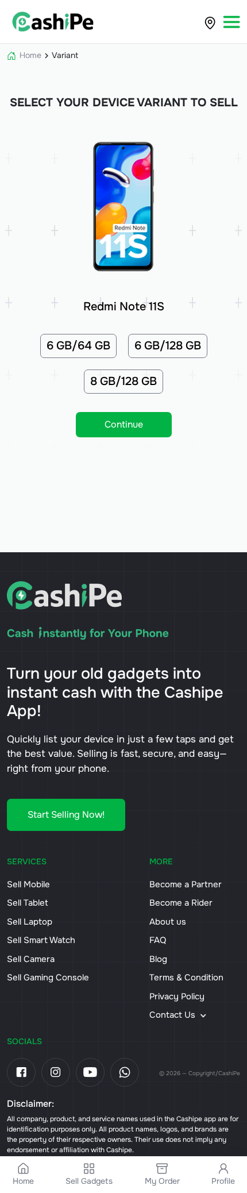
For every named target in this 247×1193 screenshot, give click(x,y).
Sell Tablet (27, 903)
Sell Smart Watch (41, 940)
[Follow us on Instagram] (56, 1072)
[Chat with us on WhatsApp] (124, 1072)
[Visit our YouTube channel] (90, 1072)
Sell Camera (31, 959)
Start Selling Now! (66, 815)
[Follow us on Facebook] (21, 1072)
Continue (124, 424)
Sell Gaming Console (48, 977)
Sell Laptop (29, 922)
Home (30, 55)
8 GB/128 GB (123, 381)
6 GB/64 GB (78, 345)
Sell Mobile (28, 884)
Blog (158, 959)
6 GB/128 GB (167, 345)
